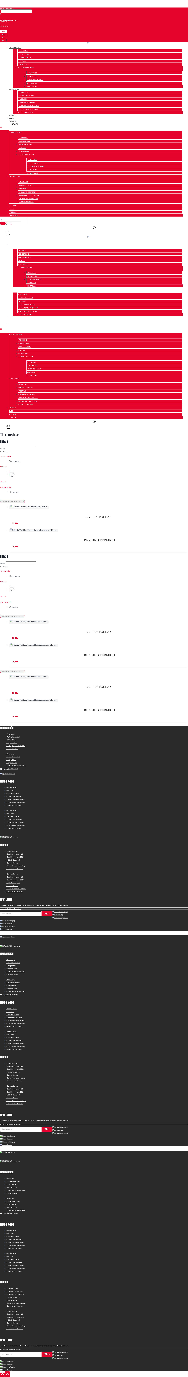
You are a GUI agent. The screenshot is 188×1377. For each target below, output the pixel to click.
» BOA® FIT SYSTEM (26, 96)
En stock (5, 452)
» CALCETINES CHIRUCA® (28, 109)
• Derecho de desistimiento (15, 799)
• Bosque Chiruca (12, 863)
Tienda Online (15, 48)
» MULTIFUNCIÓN (25, 57)
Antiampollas (98, 517)
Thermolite (14, 492)
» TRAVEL (22, 61)
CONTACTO (13, 124)
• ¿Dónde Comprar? (13, 860)
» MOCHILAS (32, 83)
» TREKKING (23, 51)
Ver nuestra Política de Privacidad (10, 909)
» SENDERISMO (24, 54)
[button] (91, 126)
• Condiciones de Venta (14, 796)
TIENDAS (12, 121)
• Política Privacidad (13, 737)
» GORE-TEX (23, 92)
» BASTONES (32, 73)
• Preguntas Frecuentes (14, 805)
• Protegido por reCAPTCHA (15, 746)
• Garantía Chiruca (12, 793)
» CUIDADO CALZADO (35, 80)
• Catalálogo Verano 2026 (15, 857)
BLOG (11, 118)
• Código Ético (11, 740)
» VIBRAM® (23, 99)
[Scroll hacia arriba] (2, 1375)
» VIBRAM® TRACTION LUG (29, 106)
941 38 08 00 (4, 26)
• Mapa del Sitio (11, 743)
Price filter (2, 448)
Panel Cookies (7, 769)
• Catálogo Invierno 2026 (14, 854)
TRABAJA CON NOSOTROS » (9, 20)
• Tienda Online (11, 787)
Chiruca (2, 3)
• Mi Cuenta (10, 790)
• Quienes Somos (12, 851)
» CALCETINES (32, 76)
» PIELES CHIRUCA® (25, 112)
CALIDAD (12, 115)
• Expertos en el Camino (14, 869)
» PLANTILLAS (32, 86)
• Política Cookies (12, 749)
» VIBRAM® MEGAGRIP (27, 102)
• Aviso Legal (10, 734)
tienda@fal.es (4, 21)
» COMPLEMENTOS (25, 67)
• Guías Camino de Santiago (16, 866)
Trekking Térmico (98, 540)
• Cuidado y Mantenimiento (15, 802)
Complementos (15, 461)
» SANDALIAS (23, 64)
